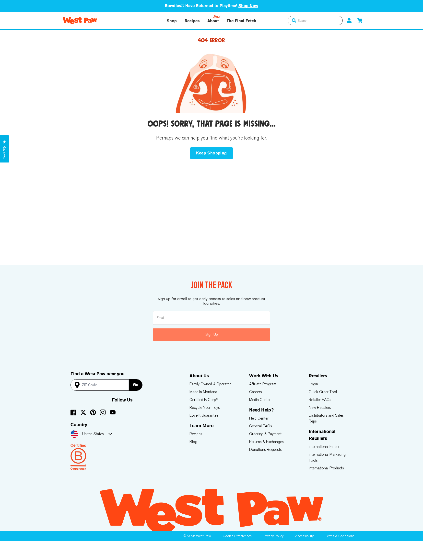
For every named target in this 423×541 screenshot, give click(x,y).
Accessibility (304, 536)
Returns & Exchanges (266, 441)
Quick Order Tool (323, 392)
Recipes (192, 21)
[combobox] (315, 20)
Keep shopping (211, 153)
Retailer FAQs (320, 399)
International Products (326, 468)
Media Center (260, 399)
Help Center (259, 418)
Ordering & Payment (265, 434)
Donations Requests (265, 449)
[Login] (349, 20)
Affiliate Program (262, 384)
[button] (359, 20)
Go (135, 384)
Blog (193, 441)
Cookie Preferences (237, 536)
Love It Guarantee (203, 415)
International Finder (324, 446)
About (213, 21)
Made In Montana (203, 392)
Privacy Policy (273, 536)
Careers (255, 392)
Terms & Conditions (339, 536)
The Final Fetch (241, 21)
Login (313, 384)
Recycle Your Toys (204, 407)
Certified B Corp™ (204, 399)
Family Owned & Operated (210, 384)
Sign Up (211, 334)
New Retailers (320, 407)
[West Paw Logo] (80, 20)
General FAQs (260, 426)
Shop (172, 21)
